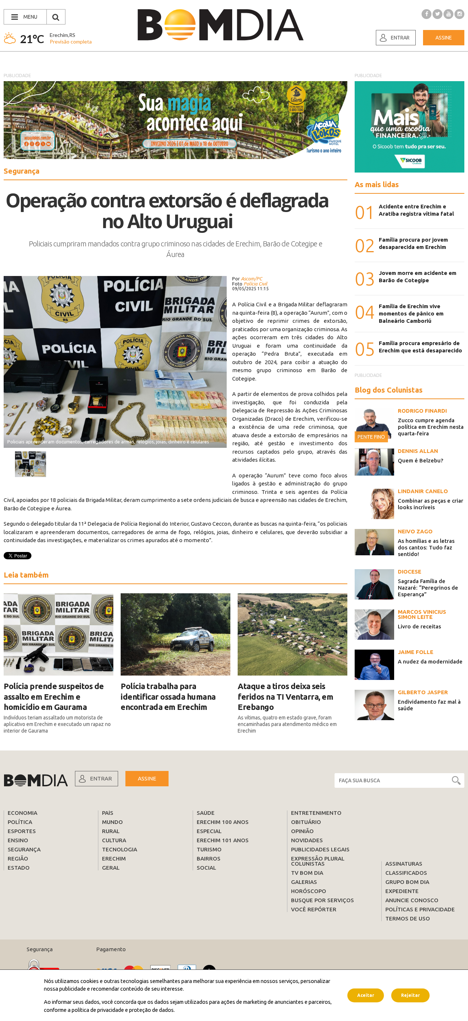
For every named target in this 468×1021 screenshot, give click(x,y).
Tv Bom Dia (307, 873)
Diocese (409, 571)
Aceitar (365, 995)
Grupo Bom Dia (407, 882)
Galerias (304, 882)
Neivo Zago (415, 531)
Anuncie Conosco (411, 900)
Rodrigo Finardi (422, 411)
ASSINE (147, 778)
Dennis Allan (418, 451)
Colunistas (308, 864)
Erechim (114, 858)
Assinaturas (403, 864)
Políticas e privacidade (420, 909)
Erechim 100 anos (223, 822)
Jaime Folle (415, 652)
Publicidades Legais (320, 849)
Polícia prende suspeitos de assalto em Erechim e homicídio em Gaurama (54, 696)
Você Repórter (313, 909)
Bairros (208, 858)
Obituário (306, 822)
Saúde (206, 813)
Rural (111, 831)
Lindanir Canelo (423, 491)
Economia (22, 813)
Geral (111, 868)
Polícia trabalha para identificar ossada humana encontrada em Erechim (168, 696)
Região (18, 858)
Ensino (18, 840)
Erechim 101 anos (223, 840)
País (107, 813)
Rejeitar (410, 995)
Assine (443, 38)
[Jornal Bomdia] (220, 25)
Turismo (209, 849)
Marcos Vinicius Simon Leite (422, 614)
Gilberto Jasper (423, 692)
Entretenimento (316, 813)
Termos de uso (407, 918)
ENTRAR (101, 778)
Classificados (406, 873)
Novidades (307, 840)
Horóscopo (308, 891)
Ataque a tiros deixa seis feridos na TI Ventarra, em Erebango (285, 696)
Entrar (400, 38)
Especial (209, 831)
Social (206, 868)
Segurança (24, 849)
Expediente (402, 891)
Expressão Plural (317, 858)
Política (20, 822)
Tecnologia (119, 849)
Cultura (114, 840)
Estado (19, 868)
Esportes (22, 831)
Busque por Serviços (322, 900)
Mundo (112, 822)
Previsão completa (71, 41)
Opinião (302, 831)
